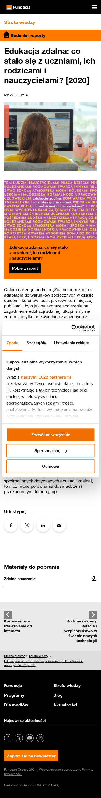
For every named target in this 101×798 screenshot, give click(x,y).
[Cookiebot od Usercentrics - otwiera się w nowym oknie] (72, 328)
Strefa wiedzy (67, 685)
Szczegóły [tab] (36, 343)
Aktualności (65, 705)
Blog (58, 695)
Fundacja (13, 685)
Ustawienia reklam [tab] (71, 343)
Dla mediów (16, 705)
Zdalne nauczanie (20, 578)
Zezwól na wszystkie (50, 434)
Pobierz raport (25, 268)
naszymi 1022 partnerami (46, 377)
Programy (14, 695)
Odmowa (50, 466)
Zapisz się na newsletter (31, 756)
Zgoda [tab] (12, 343)
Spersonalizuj (47, 450)
